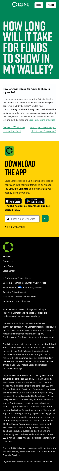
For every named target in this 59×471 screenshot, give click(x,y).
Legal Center (9, 270)
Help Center (8, 266)
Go (45, 218)
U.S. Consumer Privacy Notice (17, 278)
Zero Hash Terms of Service (42, 120)
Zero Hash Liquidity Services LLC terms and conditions (29, 389)
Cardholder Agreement (29, 337)
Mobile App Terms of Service (16, 301)
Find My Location (16, 227)
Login (38, 5)
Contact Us (8, 261)
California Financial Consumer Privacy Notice (24, 282)
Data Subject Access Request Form (19, 296)
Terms (10, 337)
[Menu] (4, 5)
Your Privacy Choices (33, 287)
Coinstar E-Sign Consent (14, 292)
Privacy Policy (9, 287)
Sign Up (51, 5)
